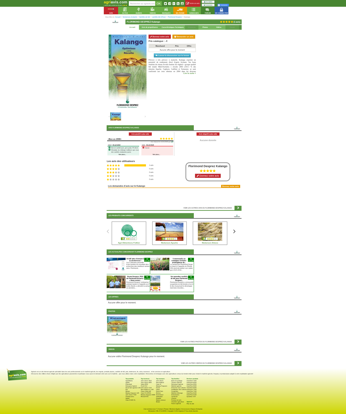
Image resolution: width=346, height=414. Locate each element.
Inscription (208, 2)
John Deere (159, 380)
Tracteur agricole (176, 382)
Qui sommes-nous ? (150, 409)
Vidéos (218, 27)
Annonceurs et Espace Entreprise (191, 409)
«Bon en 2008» (115, 139)
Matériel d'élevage (177, 393)
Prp (127, 389)
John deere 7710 (146, 387)
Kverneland (159, 394)
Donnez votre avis (160, 37)
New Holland (160, 382)
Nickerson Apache (169, 243)
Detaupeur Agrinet (131, 386)
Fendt (158, 387)
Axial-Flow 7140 (192, 391)
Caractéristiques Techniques (173, 27)
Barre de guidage (176, 380)
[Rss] (178, 3)
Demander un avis (184, 37)
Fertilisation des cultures (178, 389)
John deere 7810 (146, 380)
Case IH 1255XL (146, 393)
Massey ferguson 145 (132, 393)
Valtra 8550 (144, 384)
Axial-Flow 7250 (192, 380)
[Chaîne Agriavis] (182, 3)
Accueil (132, 27)
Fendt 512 (144, 386)
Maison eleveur (161, 400)
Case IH (158, 384)
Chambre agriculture (177, 402)
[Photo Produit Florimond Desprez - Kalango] (117, 326)
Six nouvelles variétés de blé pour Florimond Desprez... (179, 278)
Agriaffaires (129, 380)
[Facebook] (169, 3)
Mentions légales (175, 409)
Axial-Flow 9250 (192, 384)
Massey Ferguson (161, 386)
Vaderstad (159, 396)
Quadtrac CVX (191, 396)
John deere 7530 (131, 394)
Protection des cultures (178, 387)
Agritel (127, 382)
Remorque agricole (177, 384)
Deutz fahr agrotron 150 (133, 387)
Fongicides (174, 391)
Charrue (173, 398)
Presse (166, 409)
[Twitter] (165, 3)
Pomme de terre (176, 400)
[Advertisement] (174, 196)
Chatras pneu (130, 396)
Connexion (208, 5)
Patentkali (129, 384)
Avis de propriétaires (150, 27)
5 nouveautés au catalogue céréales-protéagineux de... (179, 260)
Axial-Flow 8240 (192, 387)
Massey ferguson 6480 (148, 394)
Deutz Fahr (159, 391)
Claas (158, 389)
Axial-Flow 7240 (192, 389)
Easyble (158, 398)
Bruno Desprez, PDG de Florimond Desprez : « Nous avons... (135, 278)
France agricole (176, 403)
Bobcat (158, 393)
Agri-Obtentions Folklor (129, 243)
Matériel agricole (176, 386)
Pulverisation (175, 394)
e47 (172, 142)
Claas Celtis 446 (146, 391)
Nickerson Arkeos (210, 243)
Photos (205, 27)
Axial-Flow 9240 (192, 386)
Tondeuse (174, 396)
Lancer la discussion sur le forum (173, 55)
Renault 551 (145, 396)
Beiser (158, 402)
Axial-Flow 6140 (192, 393)
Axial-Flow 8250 (192, 382)
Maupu (128, 391)
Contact (160, 409)
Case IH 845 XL (131, 400)
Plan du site (190, 403)
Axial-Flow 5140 (192, 394)
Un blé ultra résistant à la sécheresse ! (135, 260)
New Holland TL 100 (147, 389)
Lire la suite (189, 73)
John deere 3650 (146, 382)
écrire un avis (194, 3)
